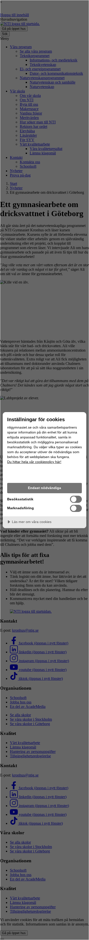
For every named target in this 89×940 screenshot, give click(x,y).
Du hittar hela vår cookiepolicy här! (34, 462)
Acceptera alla (45, 474)
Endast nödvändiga (44, 488)
